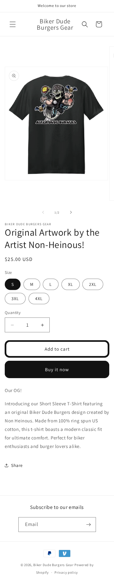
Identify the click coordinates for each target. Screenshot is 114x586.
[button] (13, 24)
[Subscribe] (89, 524)
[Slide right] (71, 212)
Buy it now (57, 369)
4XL (39, 298)
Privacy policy (66, 572)
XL (70, 284)
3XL (15, 298)
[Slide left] (43, 212)
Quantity (13, 312)
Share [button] (17, 465)
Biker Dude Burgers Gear (53, 565)
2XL (93, 284)
